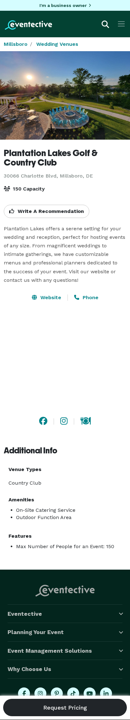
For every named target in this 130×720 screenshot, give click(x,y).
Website (50, 297)
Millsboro (15, 44)
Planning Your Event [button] (36, 632)
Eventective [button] (25, 613)
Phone (89, 297)
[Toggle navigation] (121, 24)
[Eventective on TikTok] (73, 693)
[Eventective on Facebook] (24, 693)
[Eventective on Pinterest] (57, 693)
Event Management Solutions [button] (50, 650)
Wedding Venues (57, 44)
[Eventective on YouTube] (90, 693)
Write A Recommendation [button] (50, 211)
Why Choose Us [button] (29, 669)
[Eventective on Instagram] (40, 693)
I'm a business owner (63, 5)
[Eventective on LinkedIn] (106, 693)
